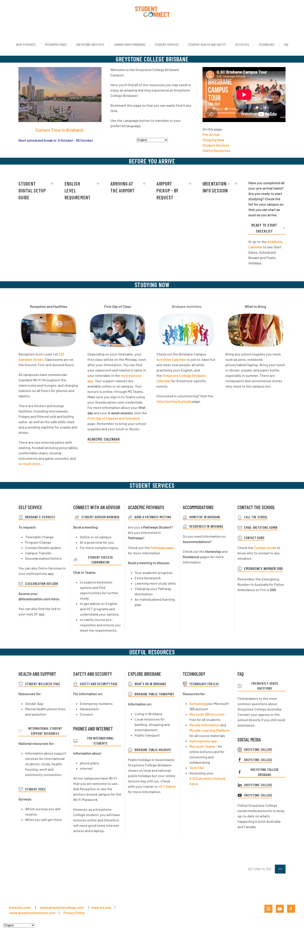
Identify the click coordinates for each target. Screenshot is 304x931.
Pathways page (162, 547)
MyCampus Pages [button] (56, 44)
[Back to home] (152, 11)
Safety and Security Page (99, 684)
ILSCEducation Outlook (41, 584)
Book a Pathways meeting (153, 517)
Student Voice (35, 789)
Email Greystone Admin (261, 527)
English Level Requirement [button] (78, 190)
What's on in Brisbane (150, 684)
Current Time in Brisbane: (60, 130)
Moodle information (204, 725)
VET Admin (167, 786)
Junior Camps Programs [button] (129, 44)
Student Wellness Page (42, 684)
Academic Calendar (103, 439)
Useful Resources (216, 150)
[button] (280, 869)
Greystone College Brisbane (265, 772)
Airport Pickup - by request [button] (167, 190)
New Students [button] (26, 44)
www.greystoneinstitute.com (32, 913)
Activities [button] (242, 44)
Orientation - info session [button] (216, 187)
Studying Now (213, 140)
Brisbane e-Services (40, 517)
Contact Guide (254, 538)
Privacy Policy (74, 913)
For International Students (100, 740)
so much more (29, 463)
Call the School (256, 517)
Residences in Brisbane (206, 526)
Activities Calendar (171, 359)
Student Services (216, 145)
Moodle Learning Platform (209, 730)
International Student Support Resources (45, 730)
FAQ (286, 44)
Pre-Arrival (211, 134)
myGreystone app (203, 741)
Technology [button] (266, 44)
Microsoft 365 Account (206, 714)
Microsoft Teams (202, 746)
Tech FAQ (196, 768)
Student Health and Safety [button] (207, 44)
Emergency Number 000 (263, 568)
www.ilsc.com (19, 907)
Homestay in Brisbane (205, 517)
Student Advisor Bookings (100, 517)
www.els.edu (100, 907)
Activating (197, 703)
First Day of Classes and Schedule (113, 418)
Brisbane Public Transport (154, 694)
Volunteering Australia (174, 401)
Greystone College (258, 749)
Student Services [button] (167, 44)
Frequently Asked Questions (264, 685)
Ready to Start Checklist (264, 228)
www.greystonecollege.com (62, 907)
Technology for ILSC (204, 684)
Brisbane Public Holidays (153, 750)
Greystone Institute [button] (90, 44)
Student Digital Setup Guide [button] (32, 190)
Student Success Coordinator (100, 559)
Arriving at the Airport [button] (122, 187)
